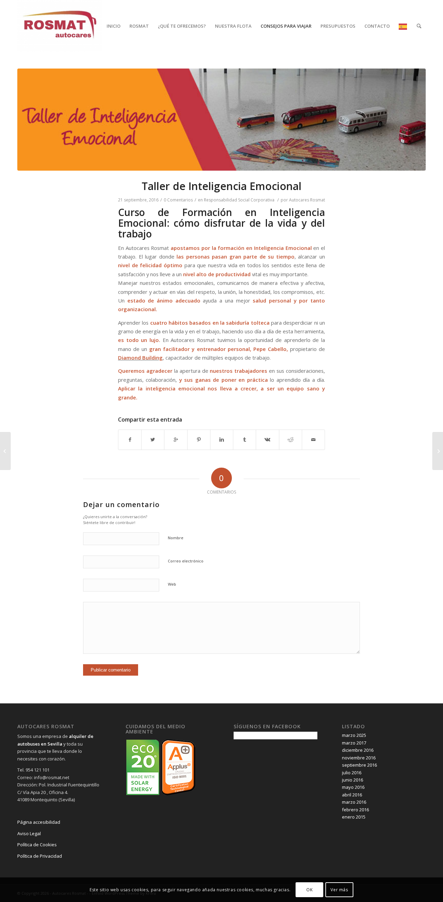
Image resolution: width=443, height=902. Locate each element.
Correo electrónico (186, 560)
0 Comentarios (178, 200)
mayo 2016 (353, 787)
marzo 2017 (354, 743)
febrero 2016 (355, 809)
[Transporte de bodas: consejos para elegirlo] (5, 451)
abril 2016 (352, 795)
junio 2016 (352, 780)
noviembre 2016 (359, 758)
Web (172, 584)
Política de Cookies (37, 844)
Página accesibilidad (38, 822)
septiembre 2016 (359, 765)
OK (309, 890)
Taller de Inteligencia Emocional (221, 186)
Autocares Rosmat (307, 200)
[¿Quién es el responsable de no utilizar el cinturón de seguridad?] (437, 451)
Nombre (175, 537)
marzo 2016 (354, 802)
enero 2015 (353, 817)
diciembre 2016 (357, 750)
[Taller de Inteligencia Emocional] (221, 120)
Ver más (339, 890)
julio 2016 (351, 772)
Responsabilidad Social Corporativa (239, 200)
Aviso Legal (29, 833)
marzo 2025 (354, 735)
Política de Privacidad (39, 856)
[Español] (403, 26)
